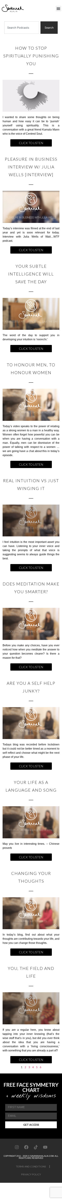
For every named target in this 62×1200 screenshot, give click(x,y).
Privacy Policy (31, 1174)
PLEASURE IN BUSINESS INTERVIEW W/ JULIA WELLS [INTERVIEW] (31, 167)
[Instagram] (17, 1147)
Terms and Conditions (31, 1166)
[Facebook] (26, 1147)
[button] (58, 8)
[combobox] (21, 27)
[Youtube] (45, 1147)
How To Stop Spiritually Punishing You (31, 56)
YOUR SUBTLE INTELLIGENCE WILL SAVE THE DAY (31, 274)
